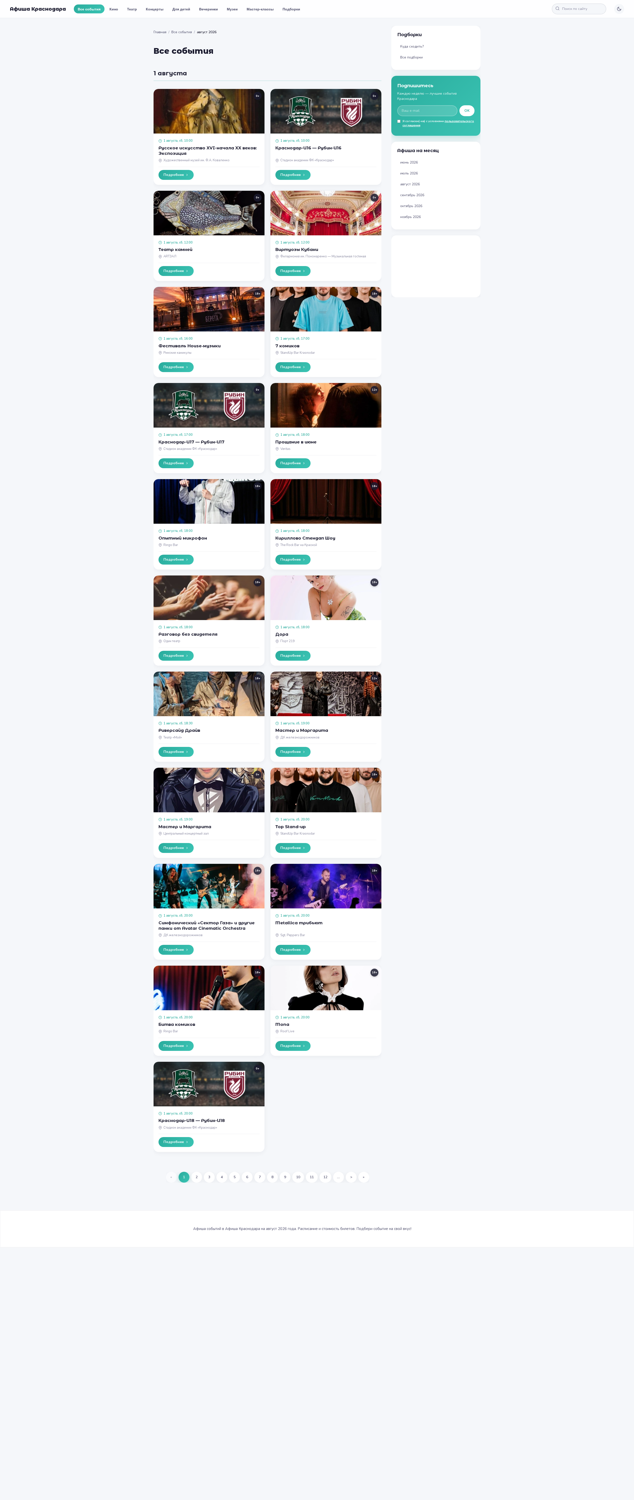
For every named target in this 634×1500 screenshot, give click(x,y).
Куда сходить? (412, 46)
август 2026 (410, 184)
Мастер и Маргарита (301, 730)
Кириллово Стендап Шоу (305, 538)
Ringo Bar (170, 545)
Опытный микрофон (182, 538)
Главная (160, 32)
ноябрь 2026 (410, 217)
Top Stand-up (290, 826)
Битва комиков (176, 1024)
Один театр (171, 641)
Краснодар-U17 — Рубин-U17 (191, 441)
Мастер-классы (260, 8)
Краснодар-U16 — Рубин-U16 (308, 147)
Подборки (291, 8)
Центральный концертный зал (186, 833)
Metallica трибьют (298, 922)
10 (298, 1177)
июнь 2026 (409, 162)
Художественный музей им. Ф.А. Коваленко (196, 160)
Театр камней (175, 249)
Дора (281, 634)
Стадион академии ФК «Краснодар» (307, 160)
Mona (282, 1024)
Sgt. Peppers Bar (292, 935)
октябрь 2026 (411, 206)
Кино (113, 8)
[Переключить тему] (619, 9)
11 (312, 1177)
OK (467, 110)
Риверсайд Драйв (179, 730)
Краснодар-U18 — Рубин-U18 (191, 1120)
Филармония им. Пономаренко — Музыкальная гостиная (323, 256)
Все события (89, 8)
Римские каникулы (177, 353)
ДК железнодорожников (299, 737)
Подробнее (173, 174)
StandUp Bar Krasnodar (297, 353)
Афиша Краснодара (38, 9)
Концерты (154, 8)
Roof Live (287, 1031)
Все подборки (411, 57)
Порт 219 (287, 641)
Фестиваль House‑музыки (189, 345)
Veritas (285, 449)
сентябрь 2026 (412, 195)
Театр (132, 8)
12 (325, 1177)
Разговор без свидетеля (187, 634)
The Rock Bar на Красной (298, 545)
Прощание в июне (296, 441)
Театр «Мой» (172, 737)
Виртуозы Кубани (296, 249)
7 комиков (287, 345)
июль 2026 (409, 173)
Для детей (181, 8)
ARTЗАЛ (169, 256)
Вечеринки (208, 8)
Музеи (232, 8)
